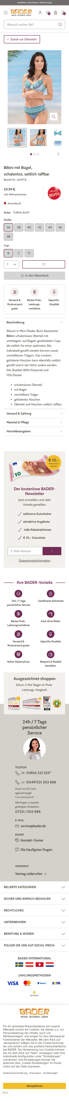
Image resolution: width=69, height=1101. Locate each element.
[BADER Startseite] (21, 12)
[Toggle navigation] (6, 13)
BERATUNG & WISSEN (19, 933)
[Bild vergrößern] (54, 116)
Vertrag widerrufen (28, 874)
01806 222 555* (38, 773)
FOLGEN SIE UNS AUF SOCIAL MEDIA (29, 945)
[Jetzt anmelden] (52, 551)
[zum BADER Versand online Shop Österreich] (29, 964)
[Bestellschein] (56, 13)
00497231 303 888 (41, 782)
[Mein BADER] (40, 13)
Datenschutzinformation (34, 560)
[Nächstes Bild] (58, 154)
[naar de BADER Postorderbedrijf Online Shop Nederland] (50, 964)
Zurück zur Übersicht (23, 39)
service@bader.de (33, 826)
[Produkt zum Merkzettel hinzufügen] (43, 264)
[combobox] (34, 24)
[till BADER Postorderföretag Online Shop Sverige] (19, 964)
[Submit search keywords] (60, 24)
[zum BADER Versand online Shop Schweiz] (40, 964)
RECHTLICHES (14, 910)
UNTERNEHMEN (15, 922)
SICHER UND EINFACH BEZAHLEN (27, 899)
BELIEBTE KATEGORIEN (20, 887)
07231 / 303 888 (28, 812)
